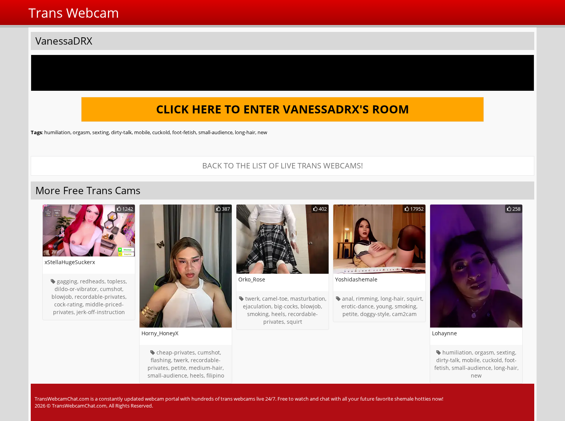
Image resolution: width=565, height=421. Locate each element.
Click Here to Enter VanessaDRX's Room (282, 109)
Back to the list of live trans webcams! (282, 165)
